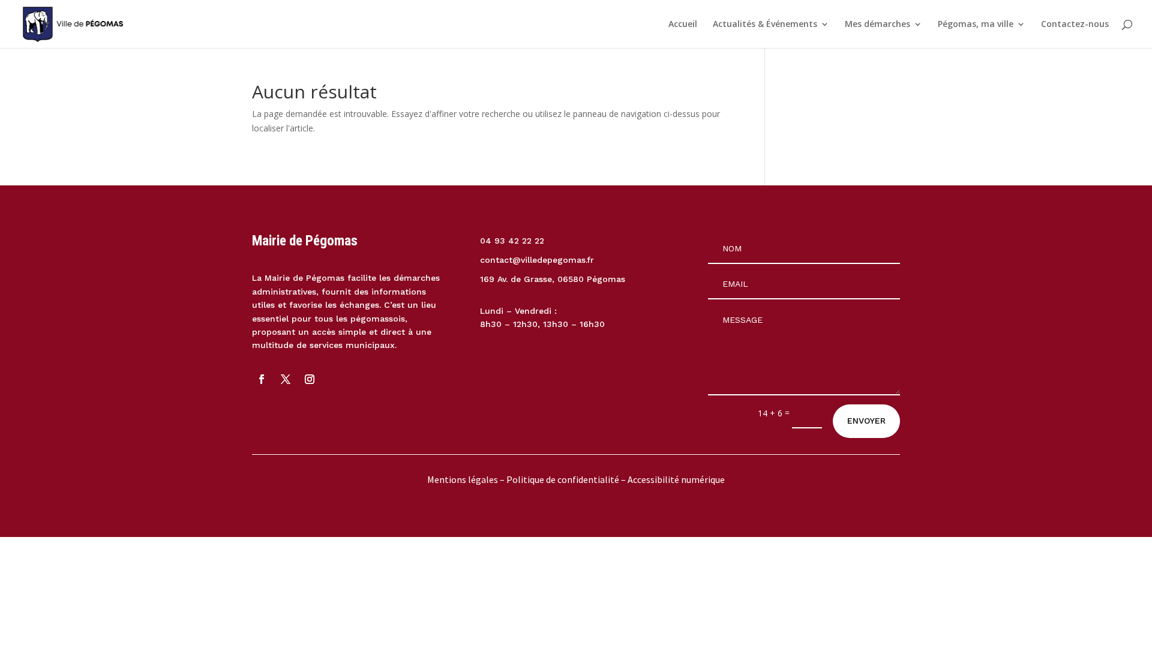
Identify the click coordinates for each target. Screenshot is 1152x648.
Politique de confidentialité (563, 479)
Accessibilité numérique (676, 479)
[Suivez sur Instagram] (309, 379)
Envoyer (866, 420)
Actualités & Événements (765, 24)
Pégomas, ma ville (975, 24)
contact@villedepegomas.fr (537, 260)
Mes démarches (877, 24)
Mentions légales (462, 479)
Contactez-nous (1075, 24)
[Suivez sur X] (285, 379)
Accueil (682, 24)
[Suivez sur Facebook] (261, 379)
